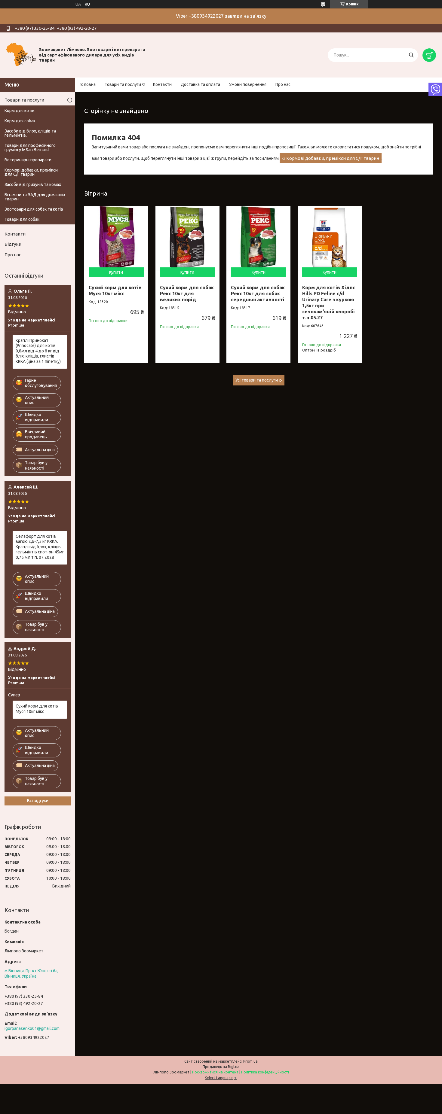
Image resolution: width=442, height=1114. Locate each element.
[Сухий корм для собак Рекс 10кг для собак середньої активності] (258, 238)
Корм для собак (20, 120)
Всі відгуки (37, 800)
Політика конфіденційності (265, 1072)
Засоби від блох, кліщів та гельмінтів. (30, 133)
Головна (88, 84)
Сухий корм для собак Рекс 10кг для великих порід (187, 293)
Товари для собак (22, 219)
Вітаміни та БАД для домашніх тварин (35, 196)
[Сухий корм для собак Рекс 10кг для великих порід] (187, 238)
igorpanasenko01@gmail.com (32, 1028)
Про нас (282, 84)
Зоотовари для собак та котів (34, 209)
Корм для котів (20, 110)
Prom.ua (250, 1061)
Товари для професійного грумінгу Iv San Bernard (30, 147)
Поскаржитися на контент (215, 1072)
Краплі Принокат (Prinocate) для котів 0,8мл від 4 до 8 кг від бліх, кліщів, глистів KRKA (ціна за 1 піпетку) (38, 351)
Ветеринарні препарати (28, 159)
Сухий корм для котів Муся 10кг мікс (37, 709)
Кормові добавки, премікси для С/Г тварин (332, 158)
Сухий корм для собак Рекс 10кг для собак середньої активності (258, 293)
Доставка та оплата (200, 84)
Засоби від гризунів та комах (33, 184)
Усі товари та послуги (256, 380)
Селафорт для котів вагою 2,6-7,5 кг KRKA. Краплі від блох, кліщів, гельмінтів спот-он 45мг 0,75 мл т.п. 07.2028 (40, 547)
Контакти (162, 84)
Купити (116, 272)
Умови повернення (247, 84)
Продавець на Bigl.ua (221, 1067)
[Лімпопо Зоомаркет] (21, 54)
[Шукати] (411, 55)
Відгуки (13, 244)
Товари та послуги (123, 84)
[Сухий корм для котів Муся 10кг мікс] (116, 238)
